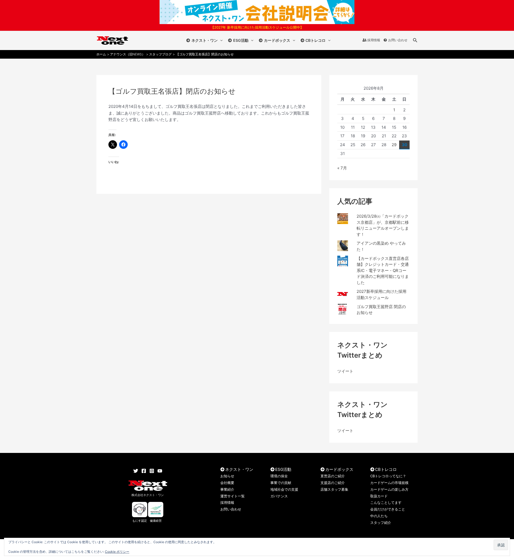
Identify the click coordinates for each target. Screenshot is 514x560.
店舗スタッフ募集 (334, 489)
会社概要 (227, 482)
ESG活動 (240, 40)
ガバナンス (279, 496)
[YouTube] (159, 470)
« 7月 (342, 168)
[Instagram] (151, 470)
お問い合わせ (397, 40)
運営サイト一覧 (232, 496)
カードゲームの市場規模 (389, 482)
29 (394, 144)
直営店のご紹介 (332, 476)
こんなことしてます (386, 502)
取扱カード (379, 496)
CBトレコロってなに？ (388, 476)
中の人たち (379, 516)
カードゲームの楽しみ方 (389, 489)
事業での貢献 (280, 482)
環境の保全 (279, 476)
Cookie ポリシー (117, 552)
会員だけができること (387, 509)
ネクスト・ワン (204, 40)
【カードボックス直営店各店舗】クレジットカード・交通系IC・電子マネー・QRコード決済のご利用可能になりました (383, 270)
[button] (220, 40)
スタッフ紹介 (380, 522)
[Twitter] (135, 470)
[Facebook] (143, 470)
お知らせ (227, 476)
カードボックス (277, 40)
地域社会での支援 (284, 489)
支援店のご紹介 (332, 482)
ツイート (345, 371)
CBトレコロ (315, 40)
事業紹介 (227, 489)
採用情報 (373, 40)
